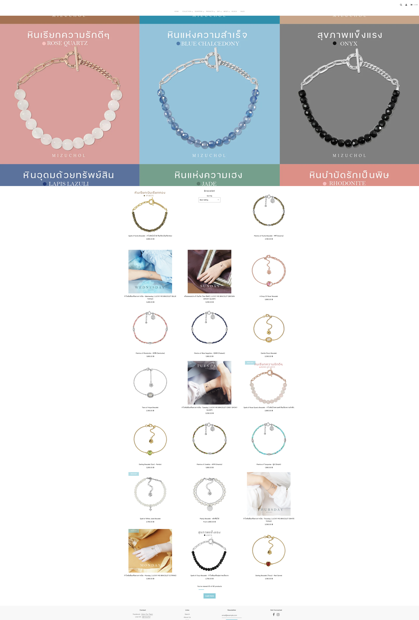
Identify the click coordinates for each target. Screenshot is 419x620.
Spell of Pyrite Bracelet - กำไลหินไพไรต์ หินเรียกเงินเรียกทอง (150, 236)
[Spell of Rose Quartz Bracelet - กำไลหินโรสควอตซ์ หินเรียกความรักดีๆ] (269, 383)
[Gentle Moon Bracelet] (269, 328)
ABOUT (226, 11)
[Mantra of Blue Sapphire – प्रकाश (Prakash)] (209, 328)
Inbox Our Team (147, 614)
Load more (209, 596)
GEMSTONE (199, 11)
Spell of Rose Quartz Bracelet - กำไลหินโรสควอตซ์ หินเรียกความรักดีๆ (269, 407)
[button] (209, 199)
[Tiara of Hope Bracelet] (150, 383)
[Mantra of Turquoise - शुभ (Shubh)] (269, 439)
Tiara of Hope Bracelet (150, 407)
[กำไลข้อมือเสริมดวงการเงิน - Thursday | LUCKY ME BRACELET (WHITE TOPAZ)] (269, 494)
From (209, 522)
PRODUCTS (209, 11)
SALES (242, 11)
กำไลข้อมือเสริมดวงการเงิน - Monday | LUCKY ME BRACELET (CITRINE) (150, 576)
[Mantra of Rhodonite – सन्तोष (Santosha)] (150, 328)
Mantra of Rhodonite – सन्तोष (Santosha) (150, 353)
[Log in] (406, 4)
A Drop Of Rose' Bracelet (269, 296)
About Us (187, 617)
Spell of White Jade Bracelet (150, 519)
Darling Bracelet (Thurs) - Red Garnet (268, 576)
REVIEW (234, 11)
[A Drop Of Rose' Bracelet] (269, 271)
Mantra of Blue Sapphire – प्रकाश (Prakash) (209, 353)
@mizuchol (146, 617)
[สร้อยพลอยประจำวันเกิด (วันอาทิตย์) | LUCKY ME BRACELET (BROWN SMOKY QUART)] (209, 271)
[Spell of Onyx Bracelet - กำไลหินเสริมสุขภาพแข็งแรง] (209, 551)
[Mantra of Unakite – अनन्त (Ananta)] (209, 439)
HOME (176, 11)
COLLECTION (186, 11)
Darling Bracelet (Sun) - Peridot (150, 464)
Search (187, 614)
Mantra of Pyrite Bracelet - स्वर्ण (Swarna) (268, 236)
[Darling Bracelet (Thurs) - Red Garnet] (269, 551)
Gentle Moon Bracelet (269, 353)
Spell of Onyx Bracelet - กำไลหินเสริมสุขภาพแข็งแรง (209, 576)
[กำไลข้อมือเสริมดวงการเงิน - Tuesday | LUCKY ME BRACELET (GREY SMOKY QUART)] (209, 383)
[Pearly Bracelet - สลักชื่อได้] (209, 494)
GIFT (218, 11)
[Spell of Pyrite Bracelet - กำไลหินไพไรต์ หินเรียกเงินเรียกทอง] (150, 211)
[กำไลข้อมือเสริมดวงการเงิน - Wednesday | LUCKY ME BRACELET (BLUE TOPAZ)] (150, 271)
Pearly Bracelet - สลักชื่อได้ (209, 519)
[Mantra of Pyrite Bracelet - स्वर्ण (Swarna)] (269, 211)
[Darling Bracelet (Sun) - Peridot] (150, 439)
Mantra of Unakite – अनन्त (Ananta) (209, 464)
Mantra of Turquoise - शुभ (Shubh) (269, 464)
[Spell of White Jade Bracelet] (150, 494)
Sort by (209, 196)
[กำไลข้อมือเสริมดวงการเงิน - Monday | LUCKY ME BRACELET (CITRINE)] (150, 551)
